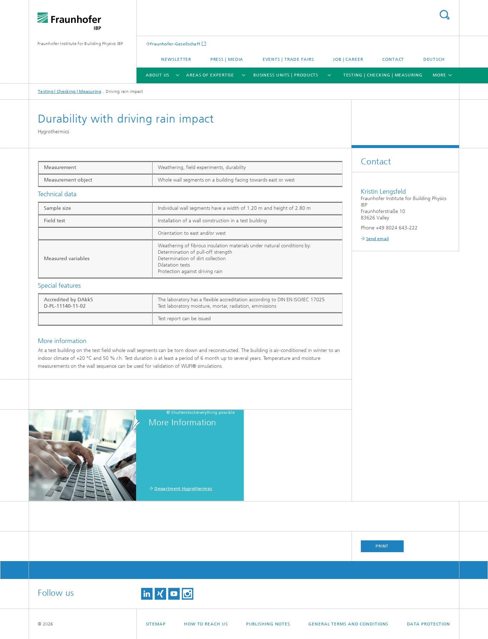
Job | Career (348, 59)
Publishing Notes (268, 623)
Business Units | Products (286, 75)
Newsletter (176, 59)
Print (382, 546)
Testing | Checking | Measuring (383, 75)
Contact (393, 59)
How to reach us (206, 623)
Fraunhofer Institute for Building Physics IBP (80, 43)
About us (157, 75)
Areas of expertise (210, 75)
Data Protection (428, 623)
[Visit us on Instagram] (187, 594)
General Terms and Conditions (348, 623)
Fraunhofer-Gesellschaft (175, 43)
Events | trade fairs (288, 59)
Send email (377, 238)
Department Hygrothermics (183, 488)
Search (444, 15)
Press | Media (227, 59)
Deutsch (434, 59)
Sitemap (156, 623)
